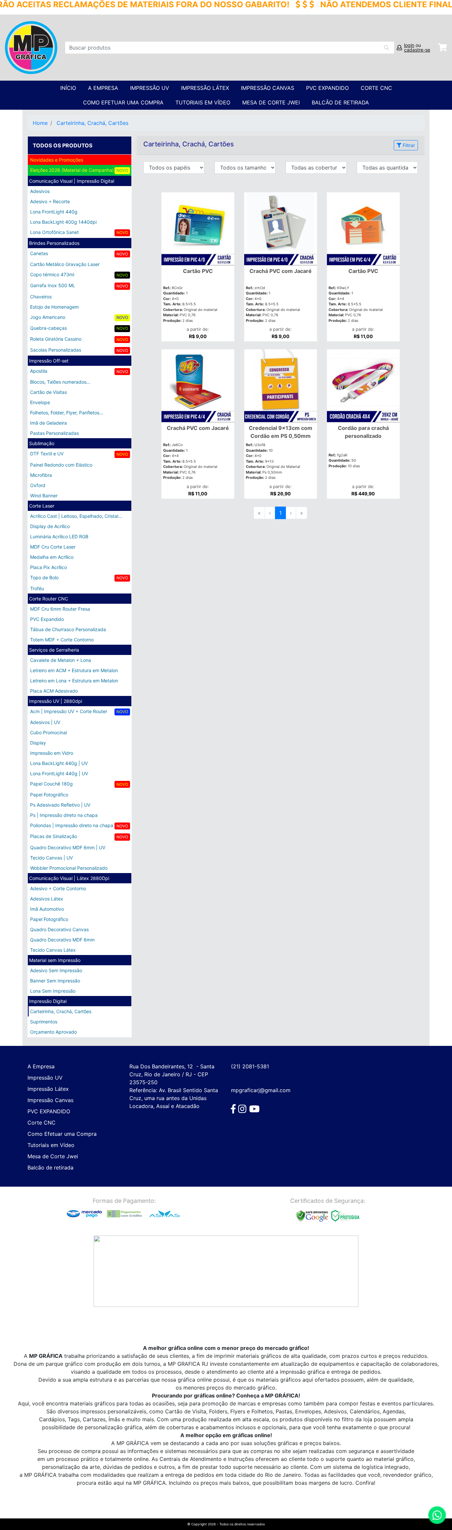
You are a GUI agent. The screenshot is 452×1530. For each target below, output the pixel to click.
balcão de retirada (340, 102)
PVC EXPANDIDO (327, 88)
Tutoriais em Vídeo (202, 102)
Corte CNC (376, 88)
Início (68, 88)
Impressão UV (149, 88)
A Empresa (103, 88)
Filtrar (408, 145)
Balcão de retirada (50, 1167)
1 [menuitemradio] (280, 513)
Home (40, 123)
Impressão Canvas (267, 88)
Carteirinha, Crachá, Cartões (92, 123)
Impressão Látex (205, 88)
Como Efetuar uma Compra (123, 102)
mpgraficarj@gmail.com (261, 1090)
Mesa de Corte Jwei (271, 102)
